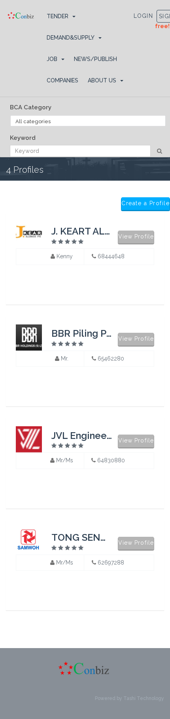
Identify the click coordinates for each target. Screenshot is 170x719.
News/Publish (95, 59)
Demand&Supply (70, 37)
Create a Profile (145, 203)
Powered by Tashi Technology (129, 698)
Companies (62, 80)
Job (52, 59)
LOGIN (143, 16)
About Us (102, 80)
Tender (57, 16)
